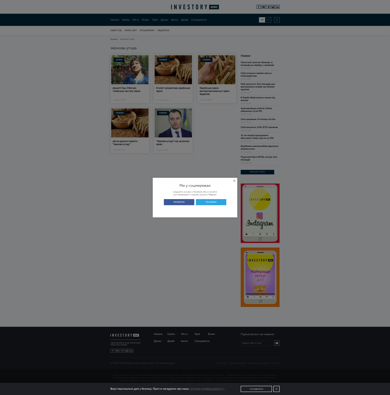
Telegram (211, 202)
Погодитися (256, 389)
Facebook (179, 202)
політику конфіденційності (207, 389)
